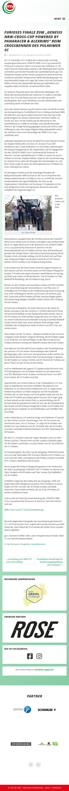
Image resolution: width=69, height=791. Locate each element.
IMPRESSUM (56, 788)
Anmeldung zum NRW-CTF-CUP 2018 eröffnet (19, 560)
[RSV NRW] (8, 7)
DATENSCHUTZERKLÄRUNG (33, 788)
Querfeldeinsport (38, 544)
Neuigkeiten (25, 544)
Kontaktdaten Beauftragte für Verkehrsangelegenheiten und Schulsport (50, 562)
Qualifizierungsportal (44, 669)
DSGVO (47, 788)
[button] (57, 19)
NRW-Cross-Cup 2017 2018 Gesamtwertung (23, 509)
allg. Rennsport (13, 544)
